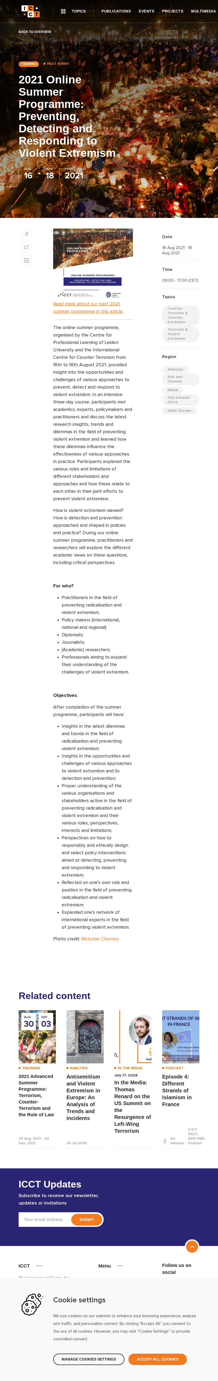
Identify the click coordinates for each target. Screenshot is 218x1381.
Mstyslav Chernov (100, 939)
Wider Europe (179, 410)
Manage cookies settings (89, 1359)
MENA (172, 390)
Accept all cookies (157, 1359)
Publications (116, 11)
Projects (172, 11)
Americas (175, 369)
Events (146, 11)
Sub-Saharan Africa (178, 400)
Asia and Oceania (174, 379)
